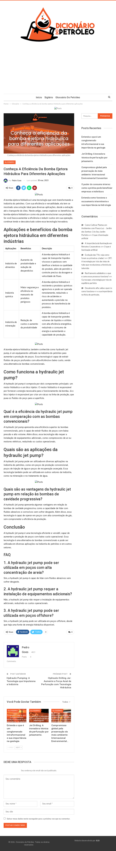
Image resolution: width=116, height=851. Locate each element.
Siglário (48, 97)
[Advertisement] (58, 71)
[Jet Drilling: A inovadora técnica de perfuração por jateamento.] (39, 716)
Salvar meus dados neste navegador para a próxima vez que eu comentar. (38, 819)
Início (39, 97)
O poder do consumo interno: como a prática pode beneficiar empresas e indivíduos (96, 188)
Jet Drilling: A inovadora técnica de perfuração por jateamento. (94, 157)
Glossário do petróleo (67, 97)
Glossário (9, 162)
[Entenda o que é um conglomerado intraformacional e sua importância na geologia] (16, 716)
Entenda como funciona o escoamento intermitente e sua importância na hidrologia (96, 201)
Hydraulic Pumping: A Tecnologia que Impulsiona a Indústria (21, 681)
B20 (98, 841)
